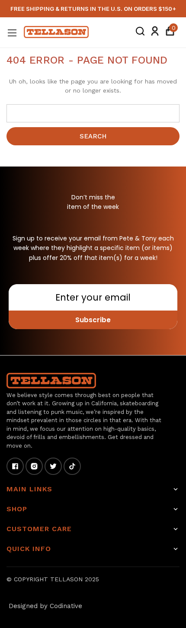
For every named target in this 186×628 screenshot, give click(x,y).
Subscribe (93, 319)
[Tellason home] (51, 380)
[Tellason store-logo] (56, 32)
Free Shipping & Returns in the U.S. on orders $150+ (93, 8)
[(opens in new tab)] (15, 466)
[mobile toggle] (12, 32)
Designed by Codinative (45, 606)
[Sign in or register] (155, 32)
